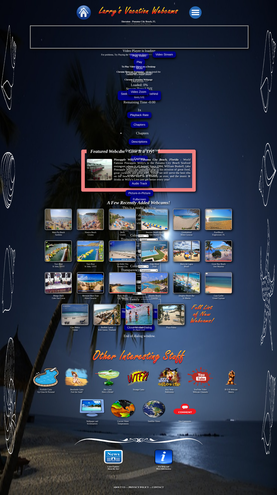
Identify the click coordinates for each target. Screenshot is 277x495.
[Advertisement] (138, 118)
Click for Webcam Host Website (138, 24)
